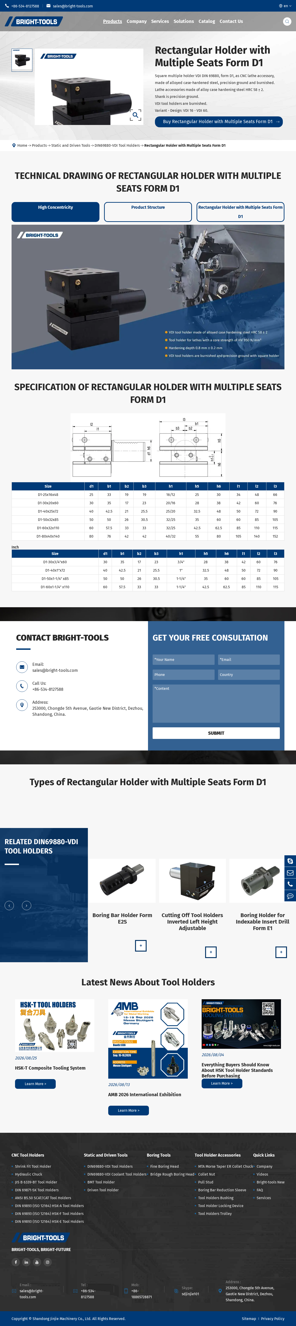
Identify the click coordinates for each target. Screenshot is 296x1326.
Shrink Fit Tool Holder (33, 1166)
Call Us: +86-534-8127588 (47, 686)
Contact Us (231, 21)
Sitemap (249, 1319)
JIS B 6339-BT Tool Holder (36, 1182)
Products (112, 21)
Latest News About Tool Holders (148, 982)
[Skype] (290, 861)
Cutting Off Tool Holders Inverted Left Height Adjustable (192, 921)
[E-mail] (290, 872)
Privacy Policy (272, 1319)
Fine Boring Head (164, 1166)
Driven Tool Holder (103, 1190)
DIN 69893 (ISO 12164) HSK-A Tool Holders (49, 1206)
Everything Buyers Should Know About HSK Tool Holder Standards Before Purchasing (237, 1070)
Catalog (207, 21)
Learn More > (35, 1084)
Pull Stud (205, 1182)
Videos (262, 1174)
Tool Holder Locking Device (221, 1206)
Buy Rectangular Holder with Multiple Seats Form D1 (221, 121)
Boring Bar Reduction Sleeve (222, 1190)
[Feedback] (290, 895)
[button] (9, 905)
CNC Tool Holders (28, 1155)
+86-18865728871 (141, 1294)
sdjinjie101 (190, 1294)
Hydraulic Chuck (28, 1174)
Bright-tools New (270, 1182)
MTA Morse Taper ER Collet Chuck (225, 1166)
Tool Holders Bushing (215, 1198)
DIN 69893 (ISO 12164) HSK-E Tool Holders (49, 1221)
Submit (216, 733)
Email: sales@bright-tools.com (55, 667)
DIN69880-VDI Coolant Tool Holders (116, 1174)
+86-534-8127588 (22, 5)
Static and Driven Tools (70, 145)
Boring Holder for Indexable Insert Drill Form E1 (262, 921)
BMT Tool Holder (101, 1182)
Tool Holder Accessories (218, 1155)
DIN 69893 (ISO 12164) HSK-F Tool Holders (49, 1213)
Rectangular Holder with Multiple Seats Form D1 (184, 145)
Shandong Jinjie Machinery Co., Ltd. (62, 1319)
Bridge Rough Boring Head (172, 1174)
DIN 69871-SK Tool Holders (37, 1190)
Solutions (184, 21)
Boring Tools (159, 1155)
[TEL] (290, 884)
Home (22, 145)
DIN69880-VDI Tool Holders (117, 145)
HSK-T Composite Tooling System (50, 1068)
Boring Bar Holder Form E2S (122, 918)
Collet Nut (206, 1174)
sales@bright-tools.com (69, 5)
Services (160, 21)
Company (137, 21)
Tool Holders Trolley (215, 1213)
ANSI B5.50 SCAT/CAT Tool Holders (43, 1198)
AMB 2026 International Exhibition (144, 1094)
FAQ (260, 1190)
